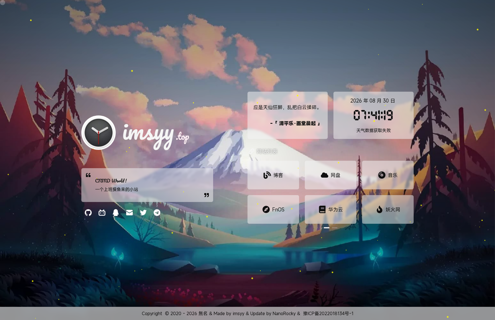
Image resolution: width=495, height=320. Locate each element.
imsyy (238, 313)
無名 (203, 313)
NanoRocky (284, 313)
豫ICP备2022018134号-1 (328, 313)
